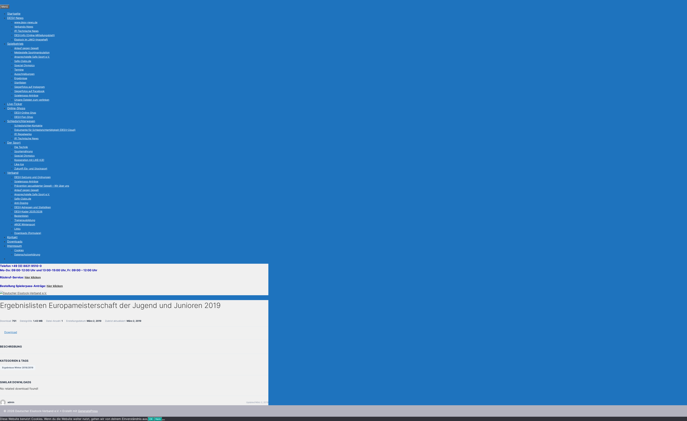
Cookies (19, 250)
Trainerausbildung (24, 220)
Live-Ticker (14, 104)
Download (10, 332)
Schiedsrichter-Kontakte (28, 125)
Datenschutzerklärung (27, 254)
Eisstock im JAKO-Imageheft (31, 39)
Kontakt (12, 237)
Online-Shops (16, 108)
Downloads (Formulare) (27, 233)
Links (17, 228)
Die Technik (21, 147)
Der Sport (14, 142)
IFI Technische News (26, 30)
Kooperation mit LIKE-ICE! (29, 159)
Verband (12, 172)
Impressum (14, 246)
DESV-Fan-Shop (23, 116)
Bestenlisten (21, 215)
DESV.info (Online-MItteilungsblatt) (34, 35)
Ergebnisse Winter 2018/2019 (17, 367)
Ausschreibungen (24, 73)
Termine (19, 69)
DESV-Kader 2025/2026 (28, 211)
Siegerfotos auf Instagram (29, 86)
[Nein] (163, 419)
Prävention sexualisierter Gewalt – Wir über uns (41, 185)
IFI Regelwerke (23, 134)
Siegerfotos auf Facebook (29, 91)
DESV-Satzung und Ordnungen (32, 177)
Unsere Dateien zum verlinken (31, 99)
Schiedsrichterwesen (21, 121)
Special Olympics (24, 65)
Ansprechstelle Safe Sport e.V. (32, 56)
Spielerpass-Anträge (26, 95)
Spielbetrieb (15, 44)
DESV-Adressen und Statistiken (32, 207)
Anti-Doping (21, 202)
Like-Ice (19, 164)
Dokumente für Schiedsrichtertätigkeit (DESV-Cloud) (44, 129)
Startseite (13, 13)
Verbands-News (23, 26)
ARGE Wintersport (24, 224)
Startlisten (20, 82)
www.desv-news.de (25, 22)
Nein (158, 419)
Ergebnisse (20, 78)
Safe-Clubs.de (22, 61)
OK (151, 419)
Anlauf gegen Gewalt (26, 48)
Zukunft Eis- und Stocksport (30, 168)
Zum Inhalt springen (13, 2)
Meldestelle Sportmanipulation (32, 52)
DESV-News (15, 18)
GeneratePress (88, 411)
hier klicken (33, 277)
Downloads (14, 241)
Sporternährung (23, 151)
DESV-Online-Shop (25, 112)
